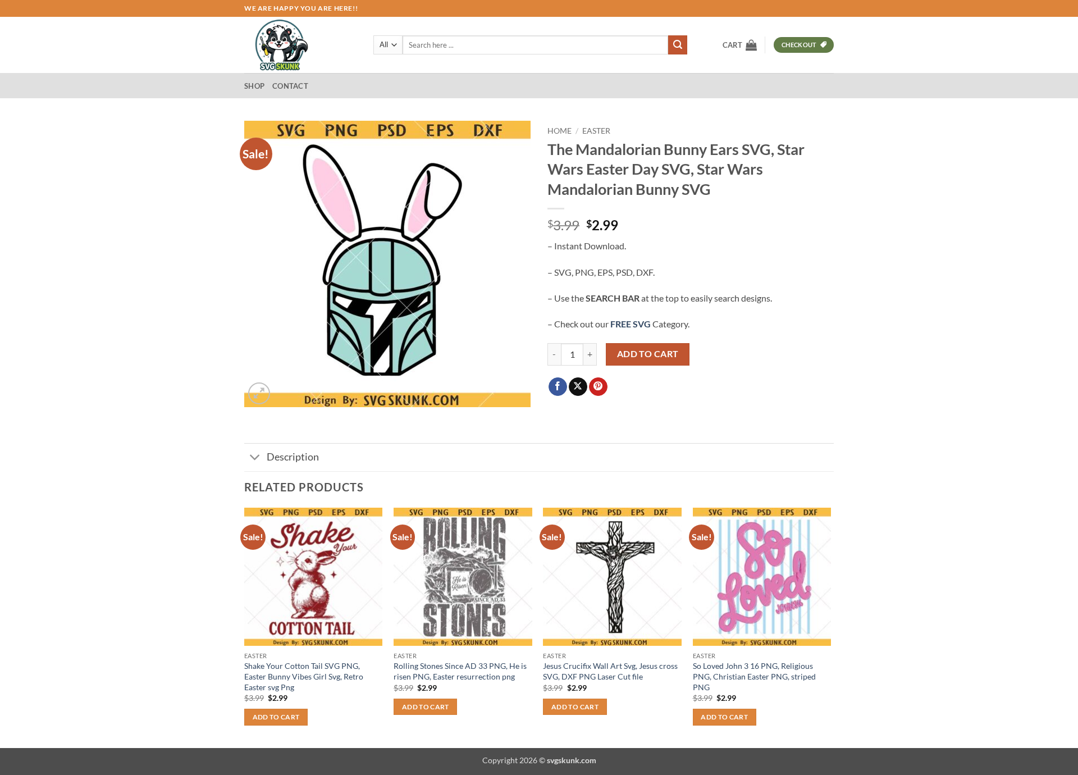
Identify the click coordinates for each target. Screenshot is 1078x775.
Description (293, 457)
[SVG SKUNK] (300, 45)
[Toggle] (255, 458)
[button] (740, 45)
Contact (290, 85)
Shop (254, 85)
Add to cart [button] (276, 717)
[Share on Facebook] (558, 386)
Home (559, 130)
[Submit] (677, 44)
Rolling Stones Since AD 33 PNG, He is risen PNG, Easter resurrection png (460, 671)
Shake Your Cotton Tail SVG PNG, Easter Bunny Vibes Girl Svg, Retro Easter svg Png (303, 676)
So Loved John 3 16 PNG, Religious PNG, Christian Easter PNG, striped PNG (754, 676)
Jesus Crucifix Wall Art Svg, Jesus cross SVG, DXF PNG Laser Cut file (610, 671)
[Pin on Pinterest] (598, 386)
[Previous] (244, 627)
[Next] (830, 627)
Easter (596, 130)
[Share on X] (578, 386)
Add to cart (648, 354)
